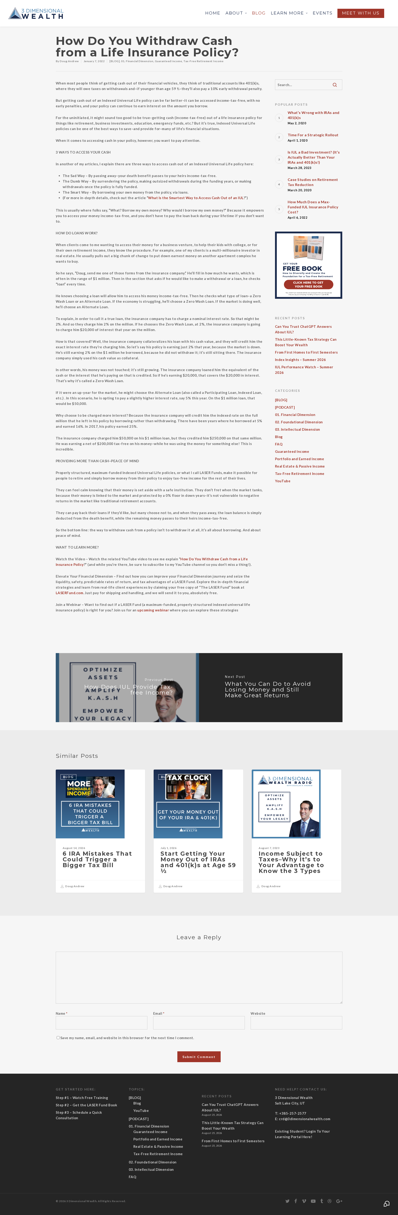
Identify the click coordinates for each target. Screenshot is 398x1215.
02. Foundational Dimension (299, 422)
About (234, 13)
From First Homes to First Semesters (306, 352)
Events (323, 13)
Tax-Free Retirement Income (203, 61)
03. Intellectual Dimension (297, 429)
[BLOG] (114, 61)
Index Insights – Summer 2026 (300, 360)
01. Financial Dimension (137, 61)
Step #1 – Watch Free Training (82, 1098)
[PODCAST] (285, 407)
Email (159, 1013)
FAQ (279, 444)
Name (62, 1013)
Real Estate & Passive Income (300, 466)
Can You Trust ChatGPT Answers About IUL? (303, 329)
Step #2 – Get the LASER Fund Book (86, 1105)
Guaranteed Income (168, 61)
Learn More (287, 13)
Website (258, 1013)
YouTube (283, 481)
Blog (259, 13)
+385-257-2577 (292, 1113)
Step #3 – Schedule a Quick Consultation (79, 1115)
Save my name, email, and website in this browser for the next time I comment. (127, 1038)
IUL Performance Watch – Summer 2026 (304, 370)
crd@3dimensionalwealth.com (304, 1119)
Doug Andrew (69, 61)
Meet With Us (361, 13)
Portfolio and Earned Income (299, 459)
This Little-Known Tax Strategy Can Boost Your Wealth (306, 342)
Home (212, 13)
